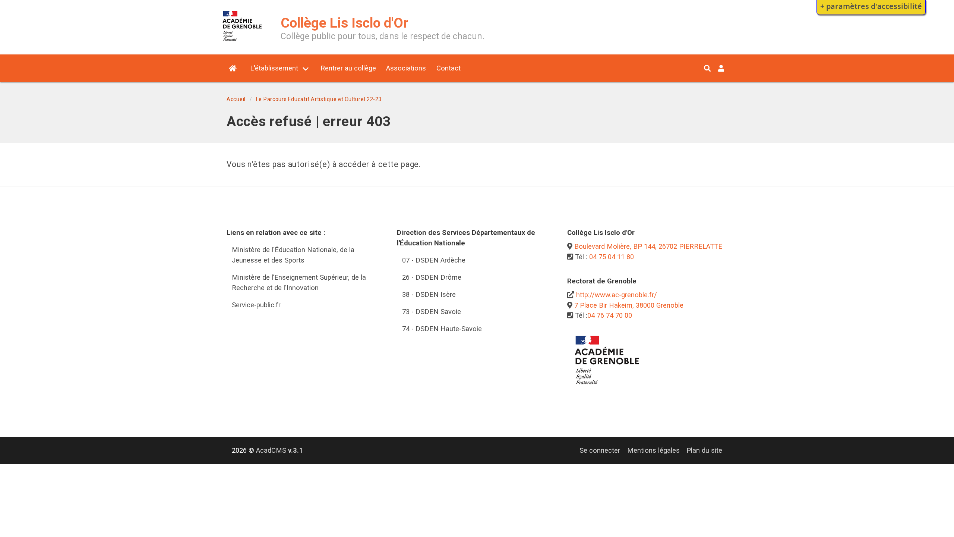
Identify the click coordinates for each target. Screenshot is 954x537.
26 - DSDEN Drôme (431, 277)
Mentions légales (653, 450)
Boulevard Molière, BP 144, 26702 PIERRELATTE (648, 246)
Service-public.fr (256, 305)
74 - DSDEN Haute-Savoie (442, 329)
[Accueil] (242, 42)
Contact (448, 68)
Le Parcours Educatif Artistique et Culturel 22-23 (319, 99)
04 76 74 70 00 (609, 315)
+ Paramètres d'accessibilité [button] (871, 6)
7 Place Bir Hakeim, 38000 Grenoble (628, 305)
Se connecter (599, 450)
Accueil (236, 99)
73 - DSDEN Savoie (431, 311)
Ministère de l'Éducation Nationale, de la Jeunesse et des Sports (293, 255)
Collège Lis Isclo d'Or (344, 23)
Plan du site (704, 450)
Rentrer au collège (348, 68)
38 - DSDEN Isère (429, 294)
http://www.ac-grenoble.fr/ (616, 295)
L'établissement (274, 68)
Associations (406, 68)
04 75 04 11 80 (611, 257)
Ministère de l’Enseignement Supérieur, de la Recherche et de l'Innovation (299, 282)
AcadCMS (279, 450)
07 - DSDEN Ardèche (433, 260)
